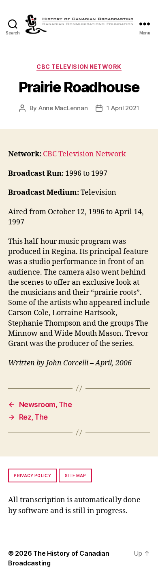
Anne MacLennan (63, 108)
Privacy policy (32, 475)
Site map (75, 475)
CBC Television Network (78, 66)
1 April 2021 (123, 108)
